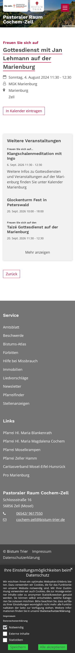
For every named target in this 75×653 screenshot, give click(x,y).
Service (11, 315)
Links (9, 420)
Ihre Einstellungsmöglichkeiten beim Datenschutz (37, 573)
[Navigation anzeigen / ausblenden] (65, 8)
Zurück (11, 273)
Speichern (18, 647)
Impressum (9, 615)
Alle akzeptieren (52, 647)
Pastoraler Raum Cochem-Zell (36, 492)
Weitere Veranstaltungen (34, 140)
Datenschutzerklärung (55, 611)
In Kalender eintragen (24, 110)
